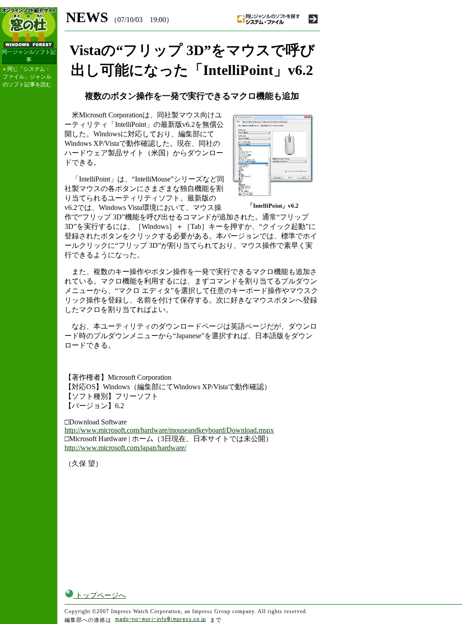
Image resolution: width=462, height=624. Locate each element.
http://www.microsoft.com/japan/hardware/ (125, 448)
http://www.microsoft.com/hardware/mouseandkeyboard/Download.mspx (169, 430)
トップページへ (100, 595)
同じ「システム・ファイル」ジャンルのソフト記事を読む (27, 77)
